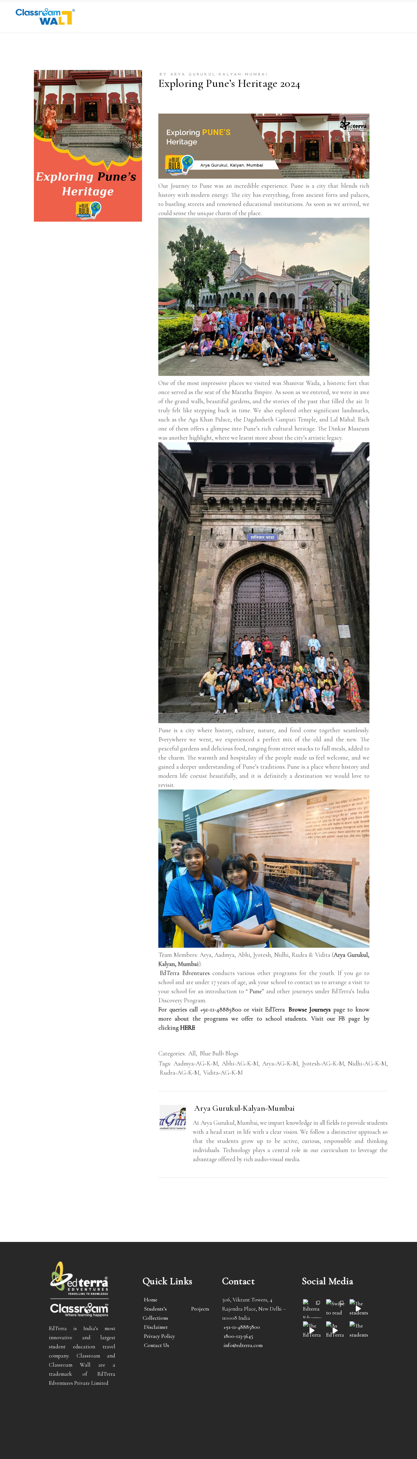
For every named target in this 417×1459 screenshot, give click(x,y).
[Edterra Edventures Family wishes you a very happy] (312, 1308)
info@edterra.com (243, 1345)
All (192, 1053)
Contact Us (156, 1345)
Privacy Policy (159, 1336)
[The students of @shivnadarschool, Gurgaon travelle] (359, 1330)
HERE (187, 1027)
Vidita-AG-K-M (223, 1072)
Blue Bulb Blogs (219, 1053)
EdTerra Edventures (185, 973)
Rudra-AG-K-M (179, 1072)
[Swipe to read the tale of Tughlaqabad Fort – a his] (335, 1308)
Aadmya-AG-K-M (196, 1063)
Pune (255, 991)
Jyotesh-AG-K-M (323, 1063)
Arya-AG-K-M (280, 1063)
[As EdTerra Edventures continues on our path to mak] (335, 1330)
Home (150, 1299)
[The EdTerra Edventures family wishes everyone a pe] (312, 1330)
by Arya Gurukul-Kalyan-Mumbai (214, 74)
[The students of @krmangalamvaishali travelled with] (359, 1308)
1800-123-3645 (238, 1336)
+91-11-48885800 (241, 1327)
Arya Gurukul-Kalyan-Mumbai (244, 1108)
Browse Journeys (310, 1009)
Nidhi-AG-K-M (367, 1063)
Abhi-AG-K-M (240, 1063)
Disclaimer (156, 1327)
